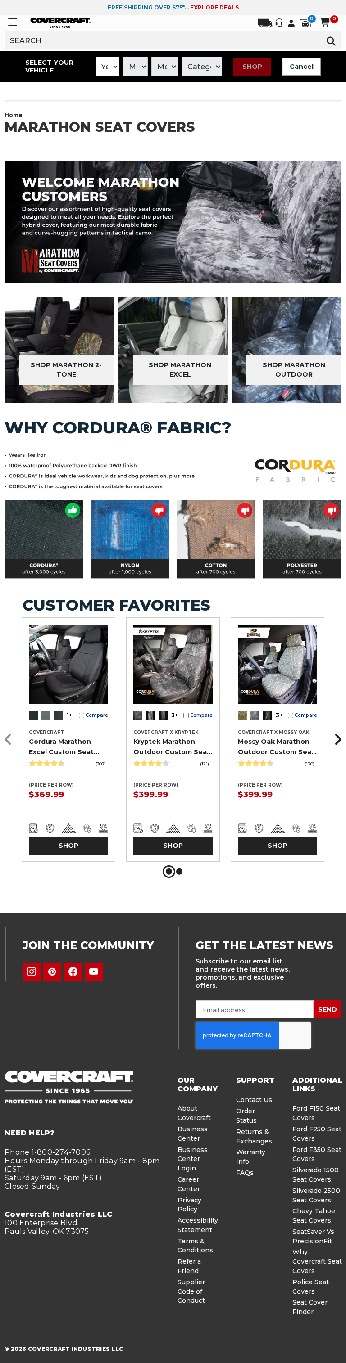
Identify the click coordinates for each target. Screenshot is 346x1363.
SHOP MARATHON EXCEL (180, 369)
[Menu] (13, 22)
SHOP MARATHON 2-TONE (66, 369)
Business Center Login (193, 1159)
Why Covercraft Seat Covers (317, 1261)
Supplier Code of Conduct (191, 1291)
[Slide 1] (169, 871)
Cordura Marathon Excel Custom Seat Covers (61, 747)
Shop (252, 67)
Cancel (302, 67)
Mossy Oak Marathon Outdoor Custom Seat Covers (276, 747)
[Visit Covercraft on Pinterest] (52, 972)
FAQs (245, 1173)
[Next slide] (335, 739)
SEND (327, 1009)
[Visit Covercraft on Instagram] (32, 972)
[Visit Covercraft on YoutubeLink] (94, 972)
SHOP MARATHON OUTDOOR (294, 369)
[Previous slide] (10, 739)
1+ (69, 715)
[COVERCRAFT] (60, 22)
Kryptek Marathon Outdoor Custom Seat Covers (171, 747)
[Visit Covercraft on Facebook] (73, 972)
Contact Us (254, 1100)
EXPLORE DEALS (214, 7)
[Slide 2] (179, 871)
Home (14, 115)
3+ (174, 715)
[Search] (331, 40)
